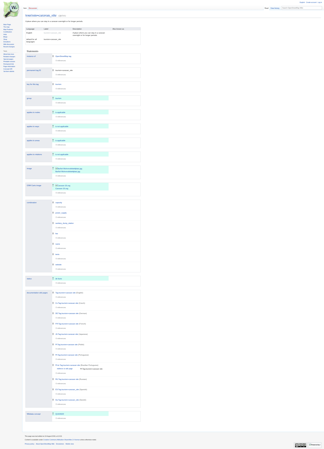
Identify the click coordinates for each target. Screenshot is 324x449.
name (57, 244)
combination (32, 203)
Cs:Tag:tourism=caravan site (66, 303)
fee (56, 234)
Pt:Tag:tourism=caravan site (66, 355)
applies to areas (33, 140)
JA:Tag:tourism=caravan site (66, 334)
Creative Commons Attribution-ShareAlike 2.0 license (61, 440)
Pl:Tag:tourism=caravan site (66, 344)
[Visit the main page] (11, 10)
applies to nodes (33, 112)
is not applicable (61, 126)
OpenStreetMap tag (63, 56)
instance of (31, 56)
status (29, 279)
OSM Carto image (34, 185)
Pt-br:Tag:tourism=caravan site (67, 365)
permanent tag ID (34, 70)
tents (57, 254)
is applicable (60, 112)
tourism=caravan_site (41, 15)
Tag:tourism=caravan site (65, 293)
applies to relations (34, 154)
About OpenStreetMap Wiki (45, 444)
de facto (58, 279)
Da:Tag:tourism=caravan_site (67, 400)
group (29, 98)
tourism (58, 84)
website (58, 265)
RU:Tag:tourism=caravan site (67, 379)
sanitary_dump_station (64, 223)
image (29, 168)
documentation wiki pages (37, 293)
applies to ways (33, 126)
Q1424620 (59, 414)
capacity (58, 203)
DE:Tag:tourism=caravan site (66, 313)
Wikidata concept (33, 414)
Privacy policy (29, 444)
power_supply (61, 213)
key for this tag (33, 84)
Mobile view (70, 444)
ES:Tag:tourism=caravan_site (67, 389)
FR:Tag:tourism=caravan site (66, 324)
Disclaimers (60, 444)
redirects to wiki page (65, 369)
